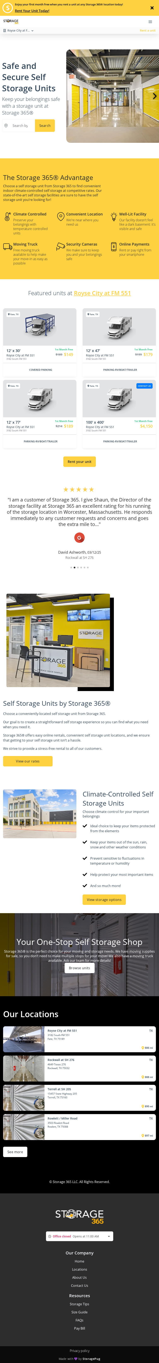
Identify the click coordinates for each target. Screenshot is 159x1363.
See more (15, 1152)
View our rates (28, 761)
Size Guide (79, 1312)
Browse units (79, 968)
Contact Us (79, 1285)
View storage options (104, 899)
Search (45, 125)
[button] (71, 567)
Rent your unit (80, 461)
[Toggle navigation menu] (152, 21)
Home (79, 1261)
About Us (79, 1277)
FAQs (79, 1320)
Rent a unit (148, 30)
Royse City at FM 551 (102, 293)
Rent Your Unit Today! (32, 11)
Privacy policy (79, 1350)
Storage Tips (79, 1304)
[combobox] (79, 1236)
